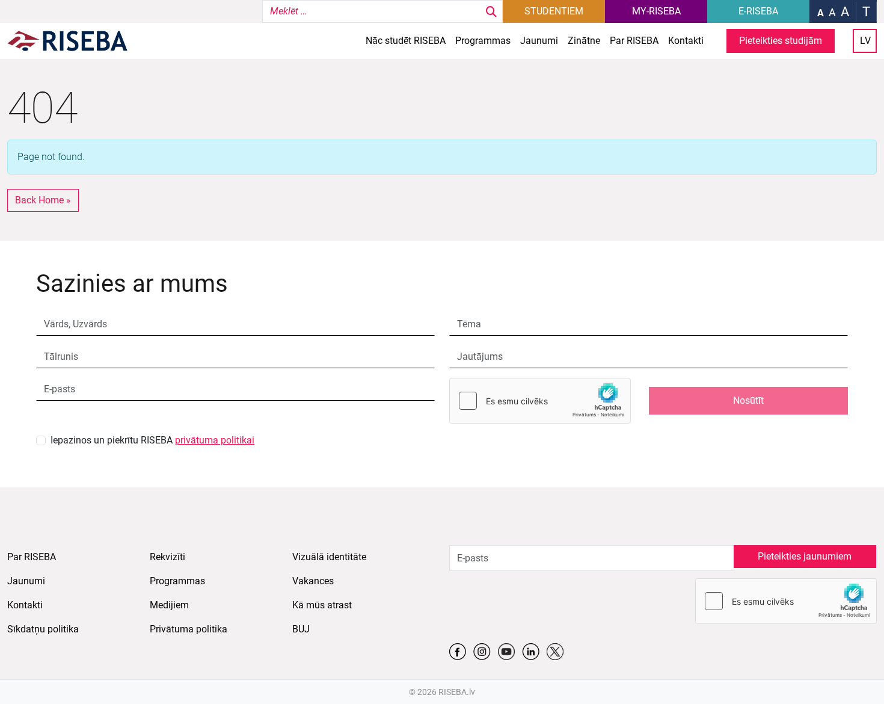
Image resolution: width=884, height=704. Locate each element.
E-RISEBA (758, 11)
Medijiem (169, 605)
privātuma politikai (214, 440)
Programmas (483, 40)
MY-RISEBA (656, 11)
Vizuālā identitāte (329, 557)
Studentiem (553, 11)
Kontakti (686, 40)
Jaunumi (539, 40)
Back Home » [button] (43, 200)
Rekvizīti (167, 557)
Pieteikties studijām (780, 40)
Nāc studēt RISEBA (406, 40)
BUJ (301, 629)
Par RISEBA (634, 40)
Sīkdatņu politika (43, 629)
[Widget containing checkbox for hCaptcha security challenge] (540, 401)
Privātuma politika (188, 629)
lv (865, 40)
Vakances (313, 581)
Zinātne (584, 40)
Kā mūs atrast (322, 605)
